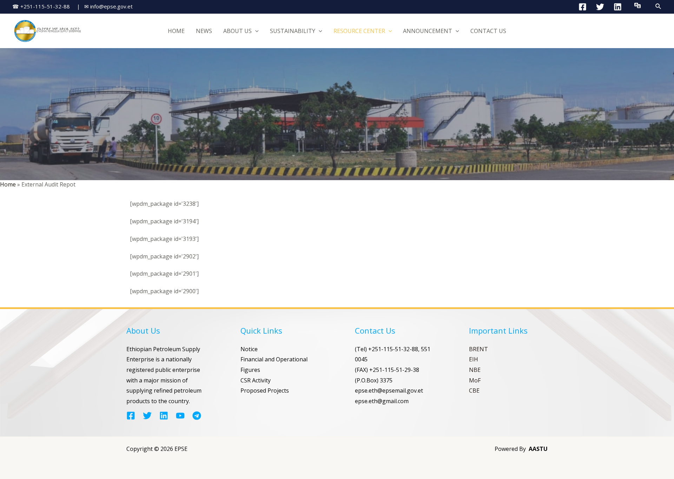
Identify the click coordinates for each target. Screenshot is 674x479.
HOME (176, 31)
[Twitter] (600, 7)
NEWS (204, 31)
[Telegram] (196, 415)
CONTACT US (488, 31)
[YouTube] (180, 415)
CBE (474, 390)
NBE (475, 370)
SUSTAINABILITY (292, 31)
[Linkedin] (618, 7)
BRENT (478, 349)
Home (8, 184)
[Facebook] (583, 7)
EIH (473, 359)
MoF (475, 380)
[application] (255, 31)
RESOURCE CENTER (359, 31)
